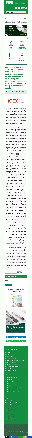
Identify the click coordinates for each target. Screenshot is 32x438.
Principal (7, 18)
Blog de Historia (10, 406)
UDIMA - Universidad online (13, 362)
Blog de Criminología (11, 418)
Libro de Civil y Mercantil (12, 381)
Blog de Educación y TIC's (12, 420)
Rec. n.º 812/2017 (15, 239)
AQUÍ (26, 433)
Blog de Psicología (11, 414)
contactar (25, 427)
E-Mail (7, 280)
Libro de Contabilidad (12, 377)
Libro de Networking (11, 385)
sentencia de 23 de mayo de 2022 (16, 109)
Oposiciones (10, 356)
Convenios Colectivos (12, 358)
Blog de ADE (9, 400)
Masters (9, 352)
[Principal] (16, 4)
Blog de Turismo (10, 416)
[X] (7, 437)
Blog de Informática (11, 408)
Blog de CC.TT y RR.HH (12, 402)
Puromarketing (10, 368)
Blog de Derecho (10, 404)
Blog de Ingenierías (11, 410)
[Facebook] (16, 437)
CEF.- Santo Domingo (11, 364)
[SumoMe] (29, 437)
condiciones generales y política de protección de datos (18, 430)
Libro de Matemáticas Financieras (14, 387)
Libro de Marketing (11, 383)
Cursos (8, 354)
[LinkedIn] (11, 437)
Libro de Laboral (10, 379)
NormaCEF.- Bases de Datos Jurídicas (15, 360)
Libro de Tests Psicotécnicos (13, 389)
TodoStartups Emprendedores (14, 366)
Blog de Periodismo (11, 412)
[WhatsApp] (20, 437)
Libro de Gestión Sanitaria (13, 391)
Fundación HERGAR (11, 370)
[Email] (25, 437)
